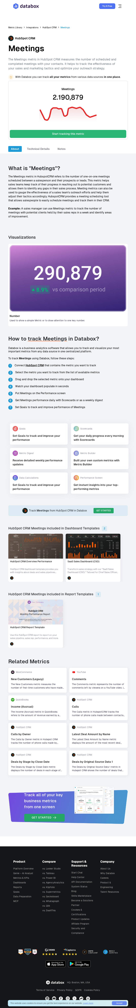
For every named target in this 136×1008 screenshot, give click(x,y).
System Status (79, 886)
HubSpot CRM (49, 27)
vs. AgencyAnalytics (53, 882)
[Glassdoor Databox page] (81, 998)
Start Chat (77, 872)
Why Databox (107, 873)
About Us (105, 868)
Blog (73, 891)
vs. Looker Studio (51, 868)
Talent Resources (109, 892)
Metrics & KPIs (21, 878)
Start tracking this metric (68, 133)
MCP (15, 901)
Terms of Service (45, 990)
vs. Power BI (49, 878)
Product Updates (80, 919)
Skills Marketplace (81, 895)
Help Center (77, 877)
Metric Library (15, 27)
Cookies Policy (92, 990)
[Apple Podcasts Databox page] (88, 998)
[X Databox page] (74, 998)
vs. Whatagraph (50, 901)
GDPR (78, 990)
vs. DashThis (49, 910)
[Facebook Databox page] (61, 998)
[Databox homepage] (120, 6)
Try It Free (107, 6)
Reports (17, 887)
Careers (104, 878)
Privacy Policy (64, 990)
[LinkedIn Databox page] (47, 998)
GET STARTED (103, 510)
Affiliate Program (80, 923)
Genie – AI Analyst (23, 873)
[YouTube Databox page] (54, 998)
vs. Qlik (46, 905)
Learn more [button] (88, 1003)
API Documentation (81, 882)
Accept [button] (119, 1003)
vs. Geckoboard (50, 896)
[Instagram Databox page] (68, 998)
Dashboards (19, 882)
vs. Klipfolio (48, 887)
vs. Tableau (48, 873)
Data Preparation (22, 896)
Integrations (32, 27)
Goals (16, 892)
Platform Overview (23, 868)
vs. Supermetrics (51, 892)
